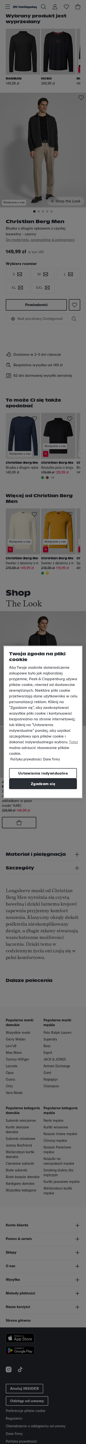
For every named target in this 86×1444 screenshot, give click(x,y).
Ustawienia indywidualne (43, 773)
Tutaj (73, 742)
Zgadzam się (43, 784)
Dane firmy (51, 759)
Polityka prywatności (26, 759)
